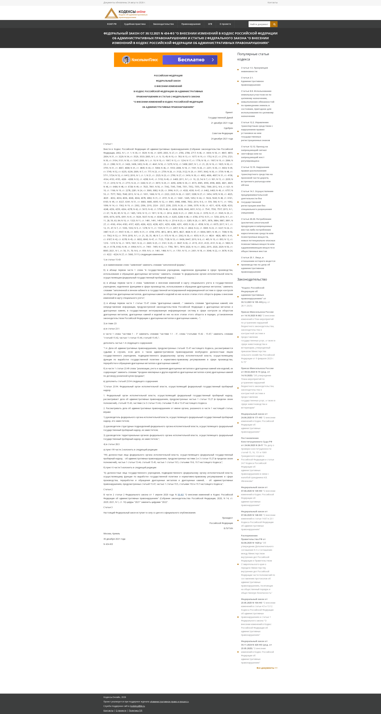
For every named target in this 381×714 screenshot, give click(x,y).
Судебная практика (135, 24)
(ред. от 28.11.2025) (255, 296)
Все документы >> (267, 667)
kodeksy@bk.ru (137, 706)
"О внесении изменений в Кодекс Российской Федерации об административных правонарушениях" (258, 422)
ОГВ (210, 24)
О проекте (225, 24)
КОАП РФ (112, 24)
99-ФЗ (181, 494)
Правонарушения (190, 24)
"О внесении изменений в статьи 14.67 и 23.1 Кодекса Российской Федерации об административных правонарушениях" (258, 520)
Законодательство (163, 24)
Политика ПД (135, 710)
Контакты (273, 2)
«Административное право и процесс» (169, 701)
